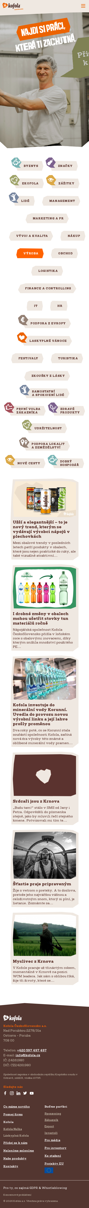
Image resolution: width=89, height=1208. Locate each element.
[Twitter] (25, 1093)
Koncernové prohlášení (17, 1194)
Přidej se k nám (15, 1142)
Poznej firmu (13, 1114)
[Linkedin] (18, 1093)
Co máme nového (16, 1106)
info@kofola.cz (28, 1055)
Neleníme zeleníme (18, 1150)
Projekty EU (54, 1163)
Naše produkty (14, 1158)
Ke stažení (52, 1155)
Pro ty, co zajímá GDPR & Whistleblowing (35, 1187)
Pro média (52, 1140)
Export (49, 1126)
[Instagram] (12, 1093)
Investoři (51, 1133)
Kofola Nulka (12, 1129)
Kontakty (10, 1166)
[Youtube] (32, 1093)
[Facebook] (5, 1093)
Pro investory (55, 1148)
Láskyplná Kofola (16, 1135)
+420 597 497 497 (32, 1050)
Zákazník (51, 1120)
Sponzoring (52, 1113)
